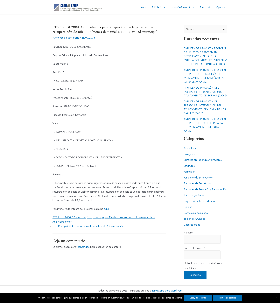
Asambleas (190, 148)
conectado (84, 246)
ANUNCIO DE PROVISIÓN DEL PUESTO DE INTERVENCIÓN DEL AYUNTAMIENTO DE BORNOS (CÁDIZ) (205, 91)
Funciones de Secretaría (65, 37)
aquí (106, 208)
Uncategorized (192, 224)
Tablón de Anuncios (194, 218)
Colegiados (190, 154)
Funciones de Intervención (198, 177)
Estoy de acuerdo (198, 298)
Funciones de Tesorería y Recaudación (205, 189)
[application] (164, 7)
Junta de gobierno (194, 195)
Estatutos (189, 165)
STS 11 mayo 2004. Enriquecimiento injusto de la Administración (88, 226)
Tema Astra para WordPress (167, 290)
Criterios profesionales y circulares (203, 159)
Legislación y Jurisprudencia (199, 201)
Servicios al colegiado (196, 213)
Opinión (188, 207)
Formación (189, 171)
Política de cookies (227, 298)
